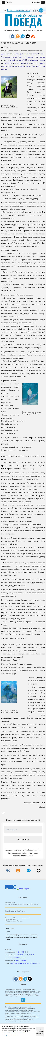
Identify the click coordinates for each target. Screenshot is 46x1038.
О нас (8, 932)
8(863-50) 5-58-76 (22, 955)
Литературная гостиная (34, 50)
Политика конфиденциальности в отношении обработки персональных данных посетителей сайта (22, 937)
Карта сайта (10, 929)
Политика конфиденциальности (13, 1034)
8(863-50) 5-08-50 (22, 952)
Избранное (17, 50)
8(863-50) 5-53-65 (20, 957)
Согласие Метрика (8, 1033)
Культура (24, 50)
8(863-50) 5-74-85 (20, 960)
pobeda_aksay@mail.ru (17, 963)
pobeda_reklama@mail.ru (32, 963)
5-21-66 (31, 955)
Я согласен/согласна (40, 1031)
